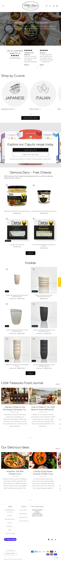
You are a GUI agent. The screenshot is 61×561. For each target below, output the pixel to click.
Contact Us (10, 526)
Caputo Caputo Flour (30, 150)
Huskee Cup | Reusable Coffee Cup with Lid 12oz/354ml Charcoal (44, 330)
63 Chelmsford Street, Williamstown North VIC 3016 (37, 512)
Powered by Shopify (18, 559)
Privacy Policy (23, 510)
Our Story (9, 515)
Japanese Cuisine (7, 109)
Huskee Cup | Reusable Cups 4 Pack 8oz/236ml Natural (17, 365)
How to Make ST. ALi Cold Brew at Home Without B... (43, 408)
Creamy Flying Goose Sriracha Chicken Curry (43, 472)
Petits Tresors (11, 559)
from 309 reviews (15, 58)
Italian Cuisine (34, 109)
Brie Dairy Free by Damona (17, 244)
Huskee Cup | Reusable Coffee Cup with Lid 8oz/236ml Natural (17, 330)
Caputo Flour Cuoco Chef (30, 154)
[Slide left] (27, 114)
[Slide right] (34, 114)
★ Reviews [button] (59, 282)
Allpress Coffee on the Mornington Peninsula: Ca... (15, 408)
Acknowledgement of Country (10, 511)
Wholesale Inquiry (10, 519)
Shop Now (30, 35)
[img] (15, 55)
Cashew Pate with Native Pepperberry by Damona (43, 211)
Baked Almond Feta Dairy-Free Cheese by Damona (17, 211)
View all (30, 253)
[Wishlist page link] (46, 6)
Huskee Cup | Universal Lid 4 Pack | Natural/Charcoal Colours (44, 296)
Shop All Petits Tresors (30, 118)
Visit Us (10, 522)
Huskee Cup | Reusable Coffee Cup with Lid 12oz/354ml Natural (17, 296)
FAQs (9, 530)
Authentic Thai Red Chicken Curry (15, 472)
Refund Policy (23, 513)
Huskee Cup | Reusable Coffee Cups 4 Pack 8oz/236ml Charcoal (44, 365)
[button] (3, 6)
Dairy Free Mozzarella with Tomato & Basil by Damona (44, 245)
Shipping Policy (23, 517)
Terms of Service (10, 533)
